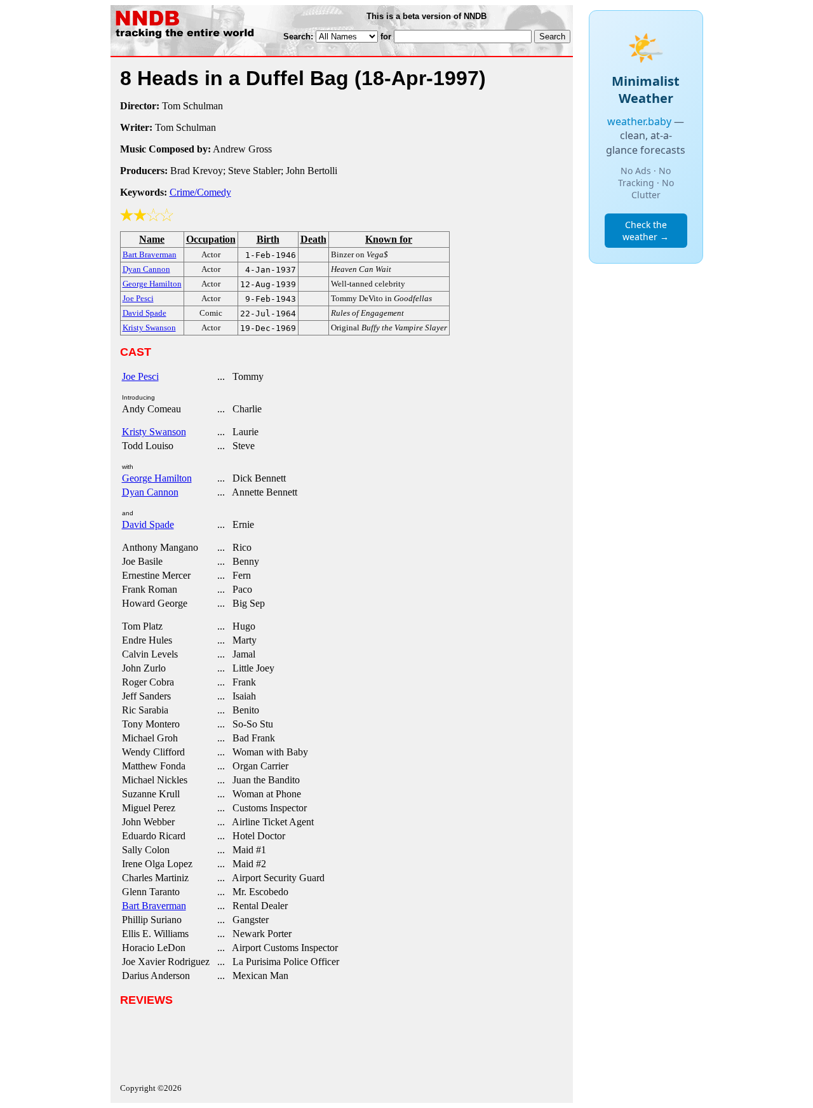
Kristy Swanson (154, 431)
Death (313, 239)
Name (152, 239)
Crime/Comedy (200, 192)
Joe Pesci (140, 376)
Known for (388, 239)
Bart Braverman (154, 905)
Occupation (211, 239)
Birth (268, 239)
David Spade (148, 524)
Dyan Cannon (150, 492)
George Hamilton (157, 478)
